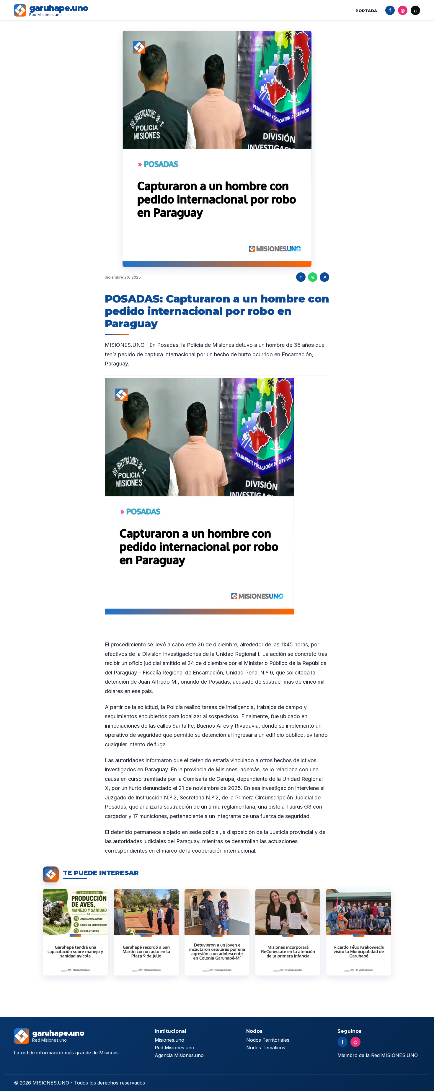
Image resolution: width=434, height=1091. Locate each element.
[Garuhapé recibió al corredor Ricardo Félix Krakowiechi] (358, 932)
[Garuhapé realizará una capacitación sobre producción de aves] (75, 932)
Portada (366, 10)
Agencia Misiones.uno (179, 1055)
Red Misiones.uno (174, 1048)
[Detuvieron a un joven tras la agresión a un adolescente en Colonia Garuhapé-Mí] (217, 932)
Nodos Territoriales (267, 1040)
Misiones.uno (169, 1040)
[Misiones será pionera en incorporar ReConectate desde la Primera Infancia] (287, 932)
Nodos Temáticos (265, 1048)
